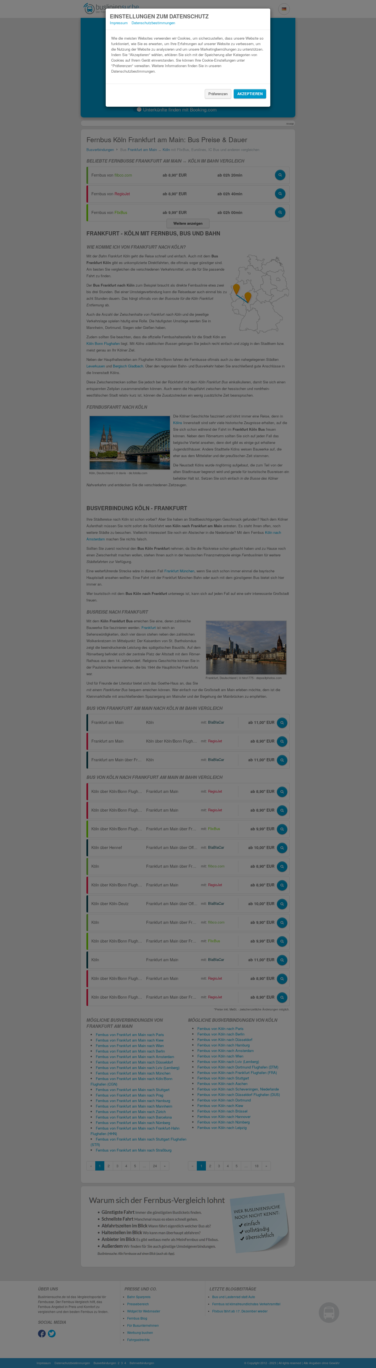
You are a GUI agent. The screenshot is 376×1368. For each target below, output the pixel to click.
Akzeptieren (250, 93)
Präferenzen (218, 93)
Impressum (119, 22)
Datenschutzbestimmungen (153, 22)
